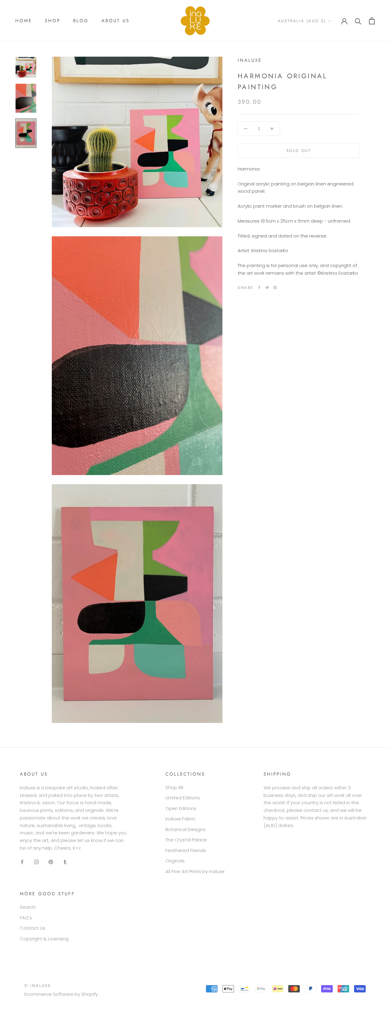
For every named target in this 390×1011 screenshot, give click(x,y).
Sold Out (298, 150)
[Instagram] (36, 862)
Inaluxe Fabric (180, 818)
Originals (175, 861)
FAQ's (26, 917)
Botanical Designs (185, 829)
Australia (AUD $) (302, 21)
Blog (81, 20)
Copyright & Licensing (44, 938)
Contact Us (32, 928)
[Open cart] (372, 20)
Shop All (174, 787)
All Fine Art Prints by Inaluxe (195, 871)
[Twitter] (267, 287)
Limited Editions (182, 797)
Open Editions (180, 808)
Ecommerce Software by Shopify (61, 994)
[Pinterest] (275, 287)
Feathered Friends (185, 850)
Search (28, 907)
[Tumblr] (65, 862)
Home (23, 20)
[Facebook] (259, 287)
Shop (52, 20)
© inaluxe (37, 985)
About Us (115, 20)
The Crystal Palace (186, 840)
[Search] (358, 21)
